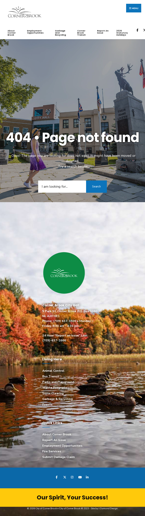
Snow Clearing (53, 393)
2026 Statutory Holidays (122, 32)
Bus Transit (50, 376)
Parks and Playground (58, 382)
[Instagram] (72, 477)
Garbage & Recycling (57, 399)
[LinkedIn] (87, 477)
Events (47, 405)
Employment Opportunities (35, 31)
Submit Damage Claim (58, 457)
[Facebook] (137, 30)
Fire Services (51, 451)
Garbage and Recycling (60, 32)
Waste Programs (54, 388)
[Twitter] (64, 477)
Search (96, 186)
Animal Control (53, 371)
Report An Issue (103, 31)
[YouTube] (79, 477)
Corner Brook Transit (81, 32)
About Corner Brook (12, 32)
